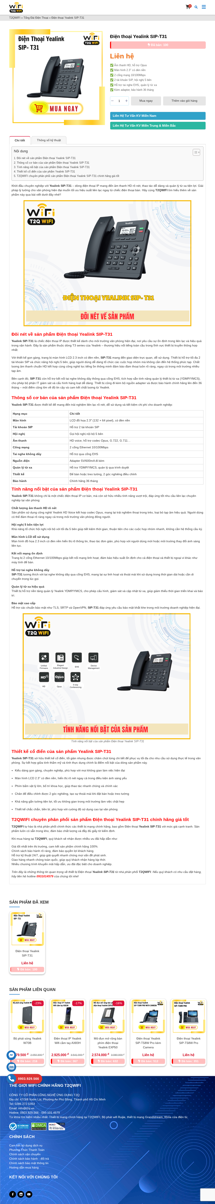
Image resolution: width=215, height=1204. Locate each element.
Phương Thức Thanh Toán (27, 1149)
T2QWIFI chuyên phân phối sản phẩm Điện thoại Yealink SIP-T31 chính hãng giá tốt (68, 176)
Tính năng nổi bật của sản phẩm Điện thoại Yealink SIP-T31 (53, 167)
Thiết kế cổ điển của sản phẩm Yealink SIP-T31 (46, 171)
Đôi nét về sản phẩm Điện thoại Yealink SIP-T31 (46, 158)
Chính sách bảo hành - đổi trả (29, 1158)
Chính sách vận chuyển (25, 1154)
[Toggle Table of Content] (194, 152)
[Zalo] (21, 1194)
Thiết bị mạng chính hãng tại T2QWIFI (74, 1117)
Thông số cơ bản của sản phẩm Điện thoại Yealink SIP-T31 (53, 162)
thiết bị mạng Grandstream (145, 1117)
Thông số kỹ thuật (49, 140)
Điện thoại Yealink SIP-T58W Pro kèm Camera (108, 1043)
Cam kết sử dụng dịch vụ (25, 1145)
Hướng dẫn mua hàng (24, 1167)
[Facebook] (13, 1194)
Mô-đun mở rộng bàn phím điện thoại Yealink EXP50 (68, 1043)
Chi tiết (20, 140)
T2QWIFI (14, 17)
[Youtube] (29, 1194)
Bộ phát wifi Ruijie (113, 1117)
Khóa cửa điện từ (175, 1117)
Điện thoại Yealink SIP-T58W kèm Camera (189, 1043)
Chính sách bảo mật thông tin (29, 1163)
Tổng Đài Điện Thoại (36, 17)
